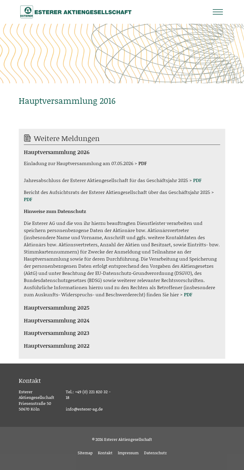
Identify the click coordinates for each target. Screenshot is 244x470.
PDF (142, 163)
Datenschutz (155, 452)
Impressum (128, 452)
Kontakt (105, 452)
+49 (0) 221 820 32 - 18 (88, 394)
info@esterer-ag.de (84, 409)
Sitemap (85, 452)
